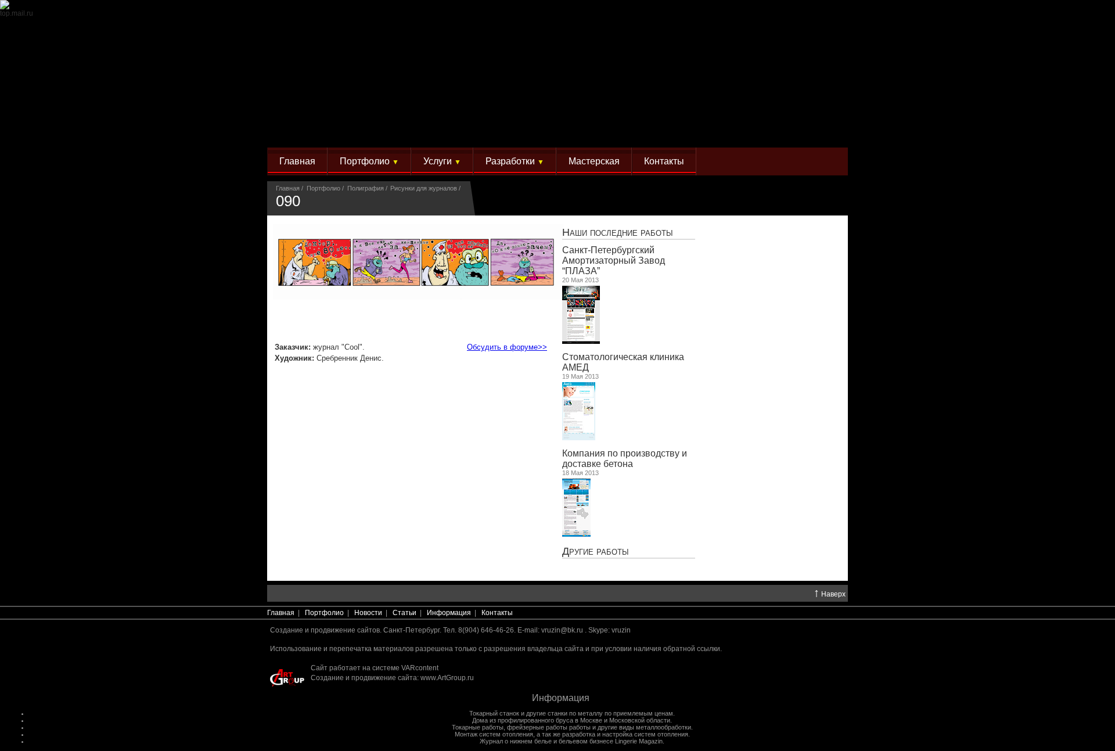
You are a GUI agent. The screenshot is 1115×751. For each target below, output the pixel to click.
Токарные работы (477, 727)
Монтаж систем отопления (494, 734)
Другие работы (595, 551)
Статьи (404, 613)
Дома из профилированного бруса (522, 720)
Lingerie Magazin (639, 741)
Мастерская (594, 161)
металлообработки (663, 727)
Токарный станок (494, 713)
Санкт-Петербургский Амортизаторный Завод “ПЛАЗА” (613, 260)
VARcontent (419, 668)
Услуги (442, 161)
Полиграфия (365, 188)
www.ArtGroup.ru (447, 678)
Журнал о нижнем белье (516, 741)
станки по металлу (575, 713)
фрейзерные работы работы (549, 727)
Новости (368, 613)
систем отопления (661, 734)
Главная (297, 161)
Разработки (514, 161)
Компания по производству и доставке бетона (624, 458)
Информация (449, 613)
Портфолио (369, 161)
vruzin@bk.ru (562, 630)
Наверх (830, 593)
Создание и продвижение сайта (364, 678)
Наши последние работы (617, 232)
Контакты (664, 161)
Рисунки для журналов (423, 188)
